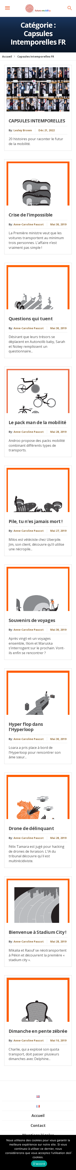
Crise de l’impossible (31, 215)
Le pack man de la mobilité (37, 422)
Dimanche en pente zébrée (38, 1031)
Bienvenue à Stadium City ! (37, 932)
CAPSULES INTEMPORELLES (37, 121)
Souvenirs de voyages (32, 620)
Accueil (7, 56)
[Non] (71, 1152)
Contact (38, 1125)
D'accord (39, 1163)
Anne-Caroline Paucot (29, 224)
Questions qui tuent (31, 319)
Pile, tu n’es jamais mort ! (35, 521)
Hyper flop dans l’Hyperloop (26, 726)
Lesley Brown (23, 130)
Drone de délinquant (31, 828)
